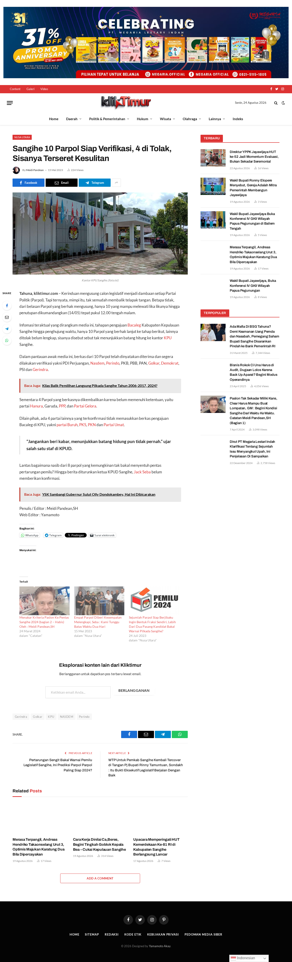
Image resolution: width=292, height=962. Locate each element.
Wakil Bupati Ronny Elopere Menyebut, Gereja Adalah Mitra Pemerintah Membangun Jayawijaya (253, 188)
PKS (82, 425)
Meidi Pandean (35, 170)
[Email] (6, 317)
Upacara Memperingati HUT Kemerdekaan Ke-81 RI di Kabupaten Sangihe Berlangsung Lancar (156, 847)
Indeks (238, 119)
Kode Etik (132, 934)
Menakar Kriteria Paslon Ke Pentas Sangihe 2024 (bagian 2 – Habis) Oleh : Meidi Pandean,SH (44, 621)
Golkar (153, 363)
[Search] (276, 103)
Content (15, 89)
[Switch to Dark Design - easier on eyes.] (283, 103)
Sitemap (92, 934)
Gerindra (40, 369)
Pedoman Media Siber (203, 934)
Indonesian (245, 958)
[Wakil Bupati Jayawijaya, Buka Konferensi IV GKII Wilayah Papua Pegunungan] (213, 286)
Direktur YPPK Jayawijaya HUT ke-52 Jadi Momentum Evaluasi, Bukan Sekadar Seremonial (254, 156)
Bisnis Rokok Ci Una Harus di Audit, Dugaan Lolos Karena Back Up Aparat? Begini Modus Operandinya (253, 372)
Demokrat (169, 363)
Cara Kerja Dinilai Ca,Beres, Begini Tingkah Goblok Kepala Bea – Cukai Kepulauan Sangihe (99, 844)
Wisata (165, 119)
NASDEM (66, 716)
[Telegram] (6, 328)
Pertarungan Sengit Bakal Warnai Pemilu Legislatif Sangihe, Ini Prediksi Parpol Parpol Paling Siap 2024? (57, 765)
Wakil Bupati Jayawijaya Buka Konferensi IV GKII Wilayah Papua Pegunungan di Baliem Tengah (252, 221)
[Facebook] (6, 305)
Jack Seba (142, 472)
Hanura (36, 406)
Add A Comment (100, 878)
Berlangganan (133, 690)
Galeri (30, 89)
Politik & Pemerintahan (107, 119)
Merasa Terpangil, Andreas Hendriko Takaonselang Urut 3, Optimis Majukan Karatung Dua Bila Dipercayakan (38, 847)
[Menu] (10, 103)
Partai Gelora (85, 406)
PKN (92, 425)
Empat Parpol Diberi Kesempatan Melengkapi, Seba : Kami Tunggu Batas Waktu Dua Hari (98, 621)
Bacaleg (134, 325)
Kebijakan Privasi (163, 934)
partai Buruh (67, 425)
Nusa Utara (22, 137)
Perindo (112, 363)
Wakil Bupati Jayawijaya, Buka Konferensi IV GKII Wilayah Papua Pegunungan (253, 285)
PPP (62, 406)
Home (53, 119)
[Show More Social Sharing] (116, 183)
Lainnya (215, 119)
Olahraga (190, 119)
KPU (168, 338)
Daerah (72, 119)
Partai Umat (114, 425)
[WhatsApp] (6, 340)
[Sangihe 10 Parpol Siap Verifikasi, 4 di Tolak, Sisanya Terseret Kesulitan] (100, 273)
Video (44, 89)
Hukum (142, 119)
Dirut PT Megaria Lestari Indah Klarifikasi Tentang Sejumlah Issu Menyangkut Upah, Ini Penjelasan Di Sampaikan (252, 449)
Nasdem (97, 363)
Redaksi (112, 934)
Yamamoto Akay (159, 946)
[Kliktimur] (125, 103)
